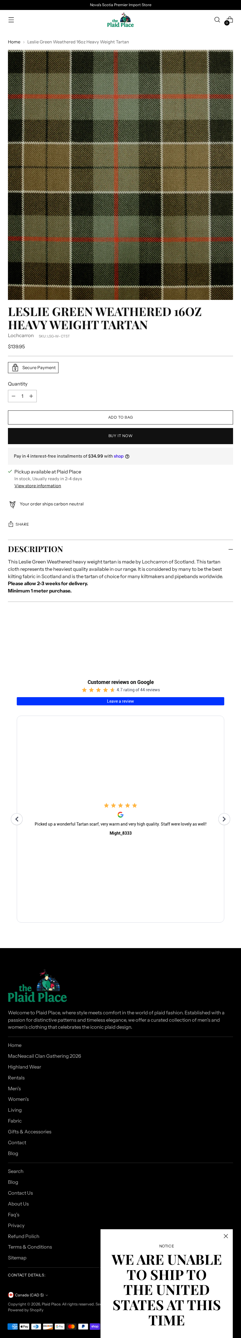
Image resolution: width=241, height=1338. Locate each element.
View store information (37, 485)
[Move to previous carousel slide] (215, 637)
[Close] (225, 1236)
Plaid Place (51, 1304)
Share (22, 524)
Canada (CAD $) (29, 1295)
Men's (14, 1088)
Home (14, 42)
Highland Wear (24, 1067)
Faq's (13, 1215)
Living (15, 1110)
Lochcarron (21, 335)
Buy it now (120, 436)
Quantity (18, 384)
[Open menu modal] (11, 20)
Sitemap (17, 1258)
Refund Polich (23, 1236)
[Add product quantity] (13, 396)
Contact (17, 1142)
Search (16, 1171)
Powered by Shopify (25, 1310)
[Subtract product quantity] (31, 396)
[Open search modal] (217, 20)
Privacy (16, 1225)
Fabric (15, 1121)
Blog (13, 1153)
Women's (18, 1099)
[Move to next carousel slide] (228, 637)
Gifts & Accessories (29, 1132)
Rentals (16, 1078)
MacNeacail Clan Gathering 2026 (44, 1056)
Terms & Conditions (30, 1247)
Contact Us (20, 1193)
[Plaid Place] (120, 19)
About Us (18, 1204)
